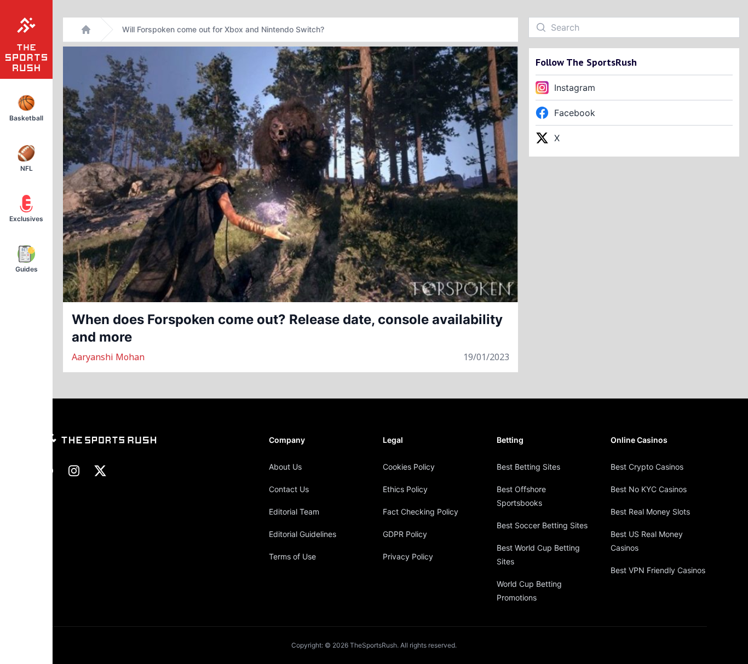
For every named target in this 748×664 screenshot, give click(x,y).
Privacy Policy (408, 556)
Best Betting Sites (528, 466)
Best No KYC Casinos (649, 489)
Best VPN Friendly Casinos (658, 570)
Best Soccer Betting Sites (542, 525)
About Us (285, 466)
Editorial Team (294, 511)
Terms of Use (292, 556)
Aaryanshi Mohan (108, 357)
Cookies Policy (409, 466)
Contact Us (289, 489)
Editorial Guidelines (302, 534)
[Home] (85, 29)
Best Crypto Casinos (647, 466)
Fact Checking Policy (420, 511)
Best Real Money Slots (650, 511)
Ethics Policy (405, 489)
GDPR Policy (405, 534)
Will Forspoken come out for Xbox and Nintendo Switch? (223, 29)
